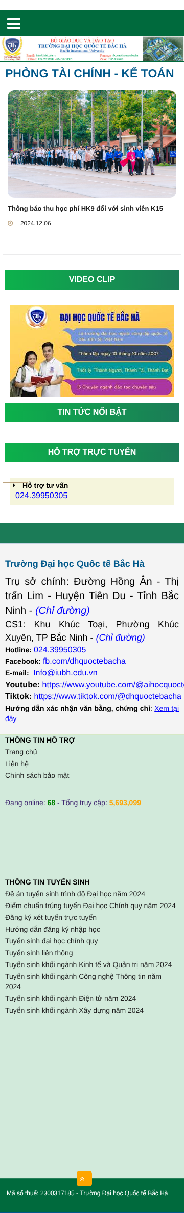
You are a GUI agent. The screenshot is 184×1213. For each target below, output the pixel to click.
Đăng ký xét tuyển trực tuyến (51, 917)
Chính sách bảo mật (37, 775)
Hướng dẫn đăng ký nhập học (52, 929)
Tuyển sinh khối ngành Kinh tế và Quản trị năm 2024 (88, 964)
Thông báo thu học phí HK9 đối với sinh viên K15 (85, 208)
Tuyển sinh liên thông (39, 953)
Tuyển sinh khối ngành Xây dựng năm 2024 (74, 1010)
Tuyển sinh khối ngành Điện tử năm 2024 (70, 998)
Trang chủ (21, 752)
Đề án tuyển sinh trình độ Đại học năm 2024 (75, 894)
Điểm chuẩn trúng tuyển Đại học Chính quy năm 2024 (90, 905)
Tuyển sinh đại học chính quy (51, 941)
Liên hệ (17, 763)
